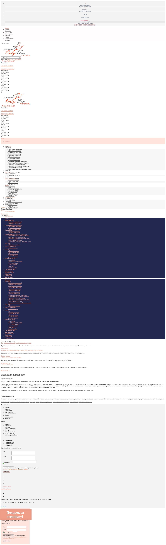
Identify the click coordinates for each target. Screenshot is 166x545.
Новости (7, 29)
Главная (7, 28)
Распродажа (11, 187)
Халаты (7, 185)
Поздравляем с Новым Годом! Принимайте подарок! (16, 343)
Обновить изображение (8, 466)
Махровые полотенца (14, 150)
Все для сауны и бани (11, 435)
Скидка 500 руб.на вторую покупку (11, 357)
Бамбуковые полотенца (15, 152)
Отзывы (7, 37)
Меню (2, 138)
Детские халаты (12, 184)
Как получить (8, 34)
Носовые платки (9, 199)
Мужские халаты (13, 181)
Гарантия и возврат (10, 413)
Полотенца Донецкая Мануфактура (18, 163)
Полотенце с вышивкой (14, 59)
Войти (2, 211)
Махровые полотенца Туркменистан (18, 166)
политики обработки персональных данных (15, 469)
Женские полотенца (14, 158)
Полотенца (8, 147)
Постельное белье (10, 186)
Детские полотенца (14, 160)
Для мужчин (8, 225)
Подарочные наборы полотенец (17, 161)
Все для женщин (9, 443)
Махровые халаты (13, 178)
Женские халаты (13, 183)
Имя (4, 451)
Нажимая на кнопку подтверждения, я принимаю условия (14, 537)
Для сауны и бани (10, 211)
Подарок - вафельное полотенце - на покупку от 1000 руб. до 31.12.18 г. (22, 350)
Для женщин (8, 230)
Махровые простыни (14, 172)
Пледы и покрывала (10, 173)
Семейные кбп (12, 195)
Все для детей (8, 204)
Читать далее (5, 348)
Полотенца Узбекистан (15, 167)
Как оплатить (8, 32)
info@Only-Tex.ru (6, 489)
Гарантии (7, 35)
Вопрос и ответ (9, 38)
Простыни (7, 172)
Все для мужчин (9, 442)
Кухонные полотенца (14, 155)
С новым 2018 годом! (7, 364)
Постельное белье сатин (15, 202)
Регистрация (4, 214)
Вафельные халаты (13, 180)
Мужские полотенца (14, 157)
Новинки (7, 141)
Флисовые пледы (13, 175)
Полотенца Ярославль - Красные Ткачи (19, 169)
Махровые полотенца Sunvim (16, 164)
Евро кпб (11, 193)
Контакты (7, 40)
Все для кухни (9, 216)
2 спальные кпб (12, 205)
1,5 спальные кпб (13, 203)
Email (4, 456)
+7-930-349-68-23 (8, 61)
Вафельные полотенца (14, 154)
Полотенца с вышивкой (15, 149)
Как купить (8, 31)
